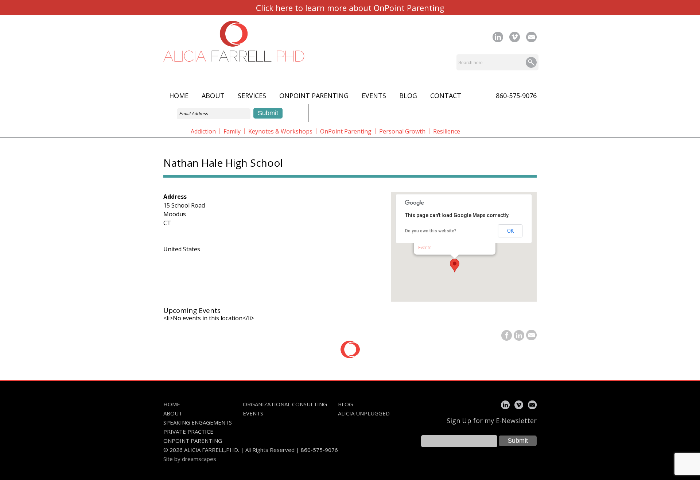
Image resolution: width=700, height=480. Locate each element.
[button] (454, 265)
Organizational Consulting (285, 404)
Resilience (446, 131)
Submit (518, 440)
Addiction (203, 131)
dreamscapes (199, 458)
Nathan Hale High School (223, 163)
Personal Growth (402, 131)
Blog (408, 95)
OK (510, 231)
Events (374, 95)
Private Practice (188, 431)
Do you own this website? (430, 230)
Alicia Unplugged (364, 413)
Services (252, 95)
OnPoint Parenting (314, 95)
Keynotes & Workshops (280, 131)
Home (178, 95)
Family (232, 131)
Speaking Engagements (197, 422)
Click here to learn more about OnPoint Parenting (350, 7)
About (213, 95)
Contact (445, 95)
